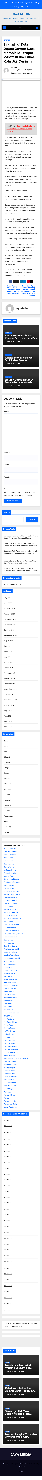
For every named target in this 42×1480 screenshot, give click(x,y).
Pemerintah (8, 816)
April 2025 (8, 662)
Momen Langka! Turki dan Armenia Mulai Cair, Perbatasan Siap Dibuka (21, 1437)
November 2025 (10, 625)
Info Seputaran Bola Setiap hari (16, 1058)
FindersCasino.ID (10, 916)
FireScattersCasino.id (12, 882)
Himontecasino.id (10, 937)
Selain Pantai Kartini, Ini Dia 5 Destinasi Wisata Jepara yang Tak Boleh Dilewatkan (13, 289)
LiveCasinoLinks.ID (11, 903)
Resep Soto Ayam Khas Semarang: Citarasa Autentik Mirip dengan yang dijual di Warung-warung (28, 290)
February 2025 (9, 673)
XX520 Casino (9, 1016)
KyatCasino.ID (9, 961)
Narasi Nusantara (10, 852)
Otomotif (7, 811)
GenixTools (8, 1004)
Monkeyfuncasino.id (11, 955)
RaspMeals (8, 1007)
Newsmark (33, 1464)
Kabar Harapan (10, 855)
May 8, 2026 (11, 1417)
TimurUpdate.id (9, 995)
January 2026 (9, 614)
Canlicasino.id (9, 864)
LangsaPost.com (10, 1083)
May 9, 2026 (11, 1371)
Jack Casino (8, 922)
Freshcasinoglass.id (11, 949)
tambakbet (8, 1120)
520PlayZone (9, 1019)
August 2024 (9, 705)
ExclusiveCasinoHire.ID (13, 919)
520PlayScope (9, 1028)
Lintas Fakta (8, 861)
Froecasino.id (9, 943)
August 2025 (9, 641)
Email (6, 465)
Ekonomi (7, 762)
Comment (8, 411)
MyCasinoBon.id (10, 870)
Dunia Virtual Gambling (12, 879)
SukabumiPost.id (10, 1065)
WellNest (7, 1092)
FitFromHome (9, 1037)
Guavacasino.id (9, 940)
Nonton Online (9, 1071)
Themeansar (21, 1466)
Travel (6, 832)
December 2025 (10, 619)
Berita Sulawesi (9, 1055)
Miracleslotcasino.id (11, 931)
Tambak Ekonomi (10, 1046)
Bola (5, 752)
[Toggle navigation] (20, 27)
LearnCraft (8, 967)
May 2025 (8, 657)
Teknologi (7, 827)
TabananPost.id (10, 989)
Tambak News (9, 1095)
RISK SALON (9, 1080)
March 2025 (8, 668)
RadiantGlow (8, 1001)
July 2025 (8, 646)
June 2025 (8, 651)
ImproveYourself (10, 998)
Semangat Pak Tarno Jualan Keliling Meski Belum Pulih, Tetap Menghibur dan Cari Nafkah (21, 553)
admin (16, 67)
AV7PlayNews (9, 1031)
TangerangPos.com (11, 1013)
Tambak (7, 1098)
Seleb (6, 821)
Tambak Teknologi (11, 1049)
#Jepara (28, 70)
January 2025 (9, 678)
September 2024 (10, 700)
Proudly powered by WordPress (13, 1464)
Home (21, 1471)
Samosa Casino (10, 982)
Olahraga (7, 805)
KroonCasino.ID (10, 964)
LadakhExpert (9, 1089)
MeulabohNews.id (11, 985)
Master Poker (9, 876)
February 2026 (9, 609)
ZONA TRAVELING (11, 1077)
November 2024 (10, 689)
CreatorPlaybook (10, 970)
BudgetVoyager (9, 973)
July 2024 (8, 711)
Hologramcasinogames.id (13, 934)
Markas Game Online (12, 894)
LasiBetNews (9, 1034)
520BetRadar (9, 1025)
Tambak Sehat (9, 1040)
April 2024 (8, 727)
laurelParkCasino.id (11, 891)
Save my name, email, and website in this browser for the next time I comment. (19, 493)
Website (7, 477)
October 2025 (9, 630)
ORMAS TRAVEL (10, 1061)
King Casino (8, 906)
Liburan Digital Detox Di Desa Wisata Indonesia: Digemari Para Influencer (20, 382)
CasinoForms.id (9, 867)
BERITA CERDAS (10, 849)
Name (7, 453)
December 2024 (10, 684)
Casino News (9, 885)
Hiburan (7, 778)
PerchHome (8, 1010)
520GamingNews (10, 1022)
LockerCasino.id (10, 888)
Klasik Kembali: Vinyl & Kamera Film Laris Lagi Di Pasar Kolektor (21, 129)
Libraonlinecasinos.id (12, 958)
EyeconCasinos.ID (11, 913)
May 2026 (8, 598)
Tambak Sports (10, 1101)
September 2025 (10, 635)
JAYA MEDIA (21, 14)
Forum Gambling (10, 873)
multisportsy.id (9, 1068)
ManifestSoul (9, 976)
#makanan (15, 73)
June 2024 (8, 716)
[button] (34, 28)
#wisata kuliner (26, 73)
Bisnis (6, 746)
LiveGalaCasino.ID (11, 897)
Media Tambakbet (10, 1107)
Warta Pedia (8, 858)
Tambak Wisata (9, 1074)
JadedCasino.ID (10, 909)
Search (6, 512)
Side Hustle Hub (10, 1086)
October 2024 (9, 694)
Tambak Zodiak (9, 1043)
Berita (6, 741)
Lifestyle (7, 40)
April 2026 (8, 603)
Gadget (6, 768)
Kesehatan (8, 789)
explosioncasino (10, 928)
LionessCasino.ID (10, 900)
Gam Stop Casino (10, 946)
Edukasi (7, 757)
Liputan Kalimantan (11, 1052)
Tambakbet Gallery (11, 1104)
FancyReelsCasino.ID (12, 925)
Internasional (9, 784)
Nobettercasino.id (10, 952)
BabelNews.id (9, 992)
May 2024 (8, 721)
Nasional (7, 800)
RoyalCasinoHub (10, 979)
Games (6, 773)
